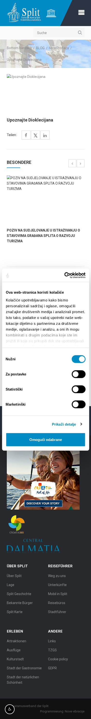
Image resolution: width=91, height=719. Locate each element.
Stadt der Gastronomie (24, 668)
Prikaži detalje (64, 424)
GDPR (52, 668)
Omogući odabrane (45, 440)
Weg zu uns (57, 576)
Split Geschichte (19, 594)
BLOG (40, 48)
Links (52, 641)
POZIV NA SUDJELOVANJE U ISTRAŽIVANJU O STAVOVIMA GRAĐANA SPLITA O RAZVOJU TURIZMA (43, 235)
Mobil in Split (57, 594)
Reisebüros (56, 603)
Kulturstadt (15, 659)
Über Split (14, 576)
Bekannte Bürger (20, 603)
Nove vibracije (74, 711)
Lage (10, 585)
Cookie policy (58, 659)
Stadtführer (57, 612)
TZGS (52, 650)
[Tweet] (35, 136)
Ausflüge (14, 650)
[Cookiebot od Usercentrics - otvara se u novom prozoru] (64, 275)
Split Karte (15, 612)
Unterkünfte (57, 585)
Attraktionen (16, 641)
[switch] (78, 374)
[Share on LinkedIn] (45, 135)
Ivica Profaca (59, 48)
